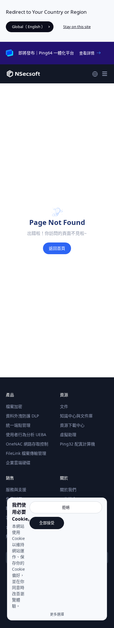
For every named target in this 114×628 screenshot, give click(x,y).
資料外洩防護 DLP (22, 416)
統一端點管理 (18, 425)
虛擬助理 (68, 434)
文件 (64, 406)
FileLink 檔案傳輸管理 (26, 453)
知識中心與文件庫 (76, 416)
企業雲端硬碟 (18, 462)
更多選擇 (57, 614)
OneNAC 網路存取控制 (27, 444)
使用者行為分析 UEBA (26, 434)
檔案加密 (14, 406)
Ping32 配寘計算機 (77, 444)
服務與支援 (16, 489)
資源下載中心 (72, 425)
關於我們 (68, 489)
